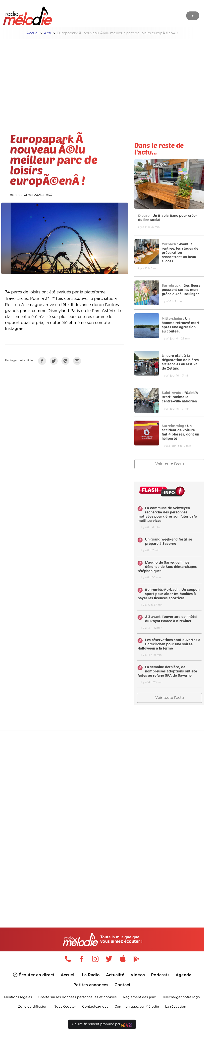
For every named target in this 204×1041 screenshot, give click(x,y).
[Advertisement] (102, 78)
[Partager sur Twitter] (55, 362)
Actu (48, 33)
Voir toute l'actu (169, 698)
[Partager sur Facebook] (43, 362)
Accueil (33, 33)
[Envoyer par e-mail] (78, 362)
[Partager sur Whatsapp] (66, 362)
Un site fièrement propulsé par (96, 1024)
